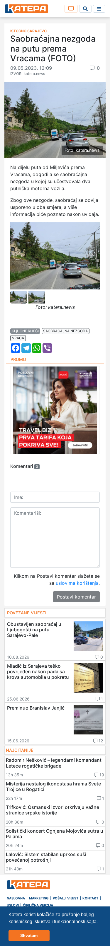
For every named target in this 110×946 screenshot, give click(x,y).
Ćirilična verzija (38, 905)
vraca (18, 338)
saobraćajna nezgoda (65, 331)
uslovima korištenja (77, 583)
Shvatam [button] (29, 935)
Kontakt (90, 898)
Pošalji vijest (65, 898)
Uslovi (13, 905)
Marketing (39, 898)
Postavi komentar (76, 597)
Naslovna (16, 898)
